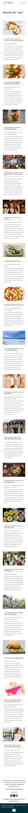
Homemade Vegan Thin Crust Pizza (13, 305)
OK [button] (14, 810)
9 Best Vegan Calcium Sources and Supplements (14, 392)
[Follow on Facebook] (11, 795)
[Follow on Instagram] (17, 795)
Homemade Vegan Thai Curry (12, 261)
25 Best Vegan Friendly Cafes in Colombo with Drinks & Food (12, 745)
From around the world (10, 264)
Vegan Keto (20, 485)
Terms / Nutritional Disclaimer (14, 789)
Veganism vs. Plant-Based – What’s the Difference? (14, 570)
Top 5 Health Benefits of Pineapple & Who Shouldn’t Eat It (13, 613)
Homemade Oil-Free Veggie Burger (13, 658)
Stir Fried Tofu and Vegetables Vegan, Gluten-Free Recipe (12, 82)
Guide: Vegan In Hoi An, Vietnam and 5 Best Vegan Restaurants (13, 437)
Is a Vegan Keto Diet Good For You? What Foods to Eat (14, 481)
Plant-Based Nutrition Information (13, 132)
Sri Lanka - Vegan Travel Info (11, 531)
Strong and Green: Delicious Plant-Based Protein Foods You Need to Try (13, 174)
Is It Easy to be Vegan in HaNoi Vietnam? (12, 218)
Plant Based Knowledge (10, 44)
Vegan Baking (17, 308)
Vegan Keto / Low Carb (10, 487)
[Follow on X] (14, 795)
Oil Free (10, 89)
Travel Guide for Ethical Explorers (13, 222)
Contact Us (14, 792)
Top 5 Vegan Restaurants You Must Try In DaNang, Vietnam (14, 349)
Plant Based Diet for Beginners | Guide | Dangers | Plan (12, 128)
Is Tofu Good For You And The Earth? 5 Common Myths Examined (13, 39)
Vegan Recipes (8, 87)
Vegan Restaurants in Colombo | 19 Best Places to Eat (14, 526)
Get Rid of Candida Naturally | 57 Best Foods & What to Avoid (13, 700)
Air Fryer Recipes (8, 308)
